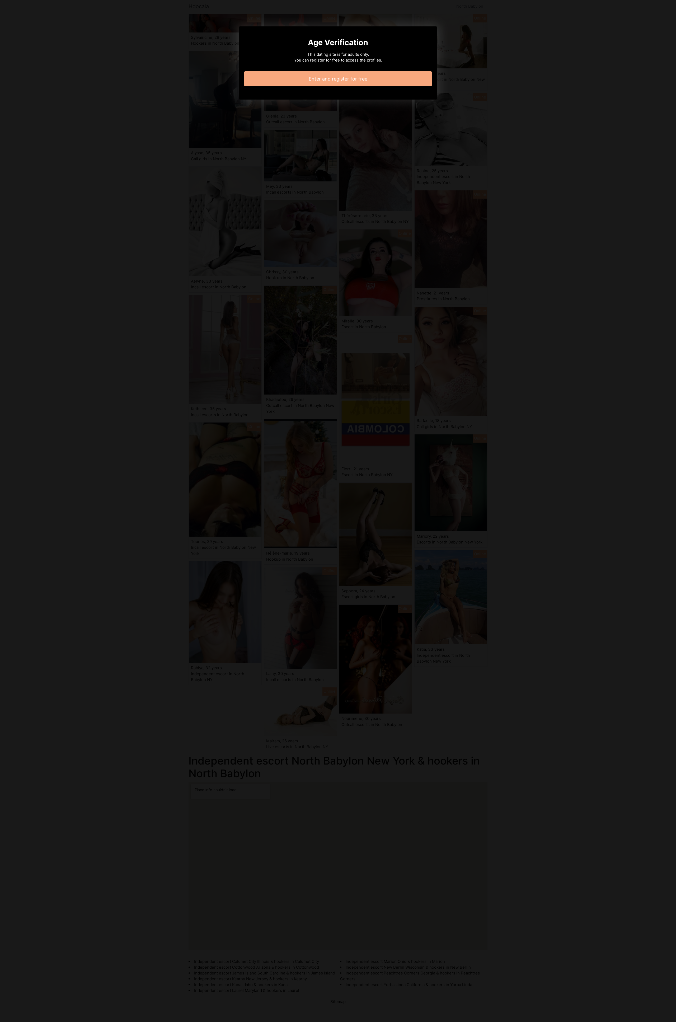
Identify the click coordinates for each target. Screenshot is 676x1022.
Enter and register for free (338, 79)
